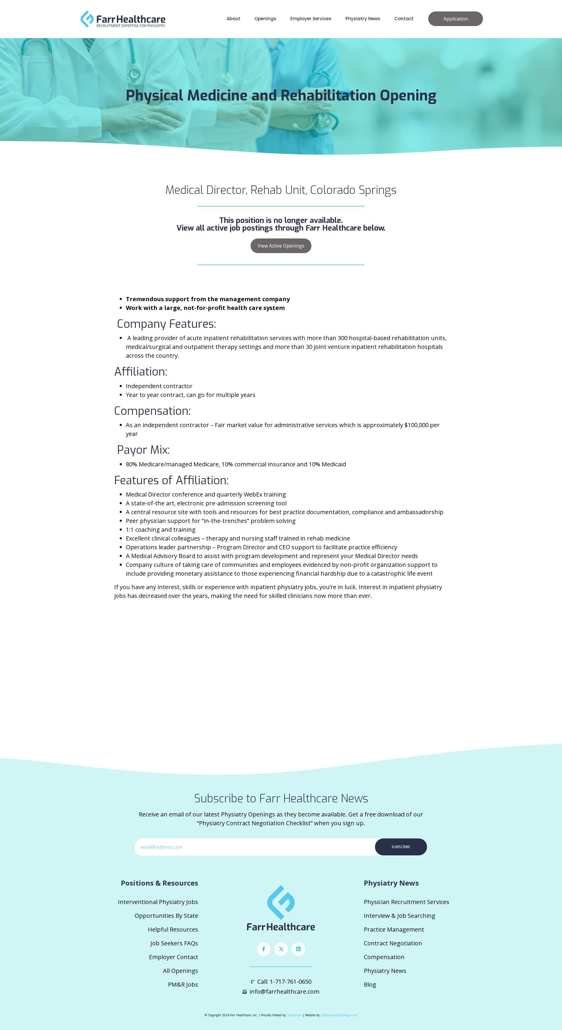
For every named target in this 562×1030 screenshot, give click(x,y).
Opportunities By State (166, 916)
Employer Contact (173, 957)
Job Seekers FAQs (174, 943)
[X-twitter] (281, 949)
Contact (404, 19)
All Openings (180, 971)
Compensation (384, 957)
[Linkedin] (299, 949)
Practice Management (394, 929)
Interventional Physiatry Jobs (158, 902)
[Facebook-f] (264, 949)
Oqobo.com (294, 1015)
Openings (265, 19)
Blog (370, 984)
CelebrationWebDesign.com (339, 1015)
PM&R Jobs (183, 984)
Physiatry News (362, 19)
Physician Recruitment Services (406, 902)
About (233, 19)
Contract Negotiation (393, 943)
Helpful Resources (173, 929)
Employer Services (310, 19)
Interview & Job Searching (399, 916)
